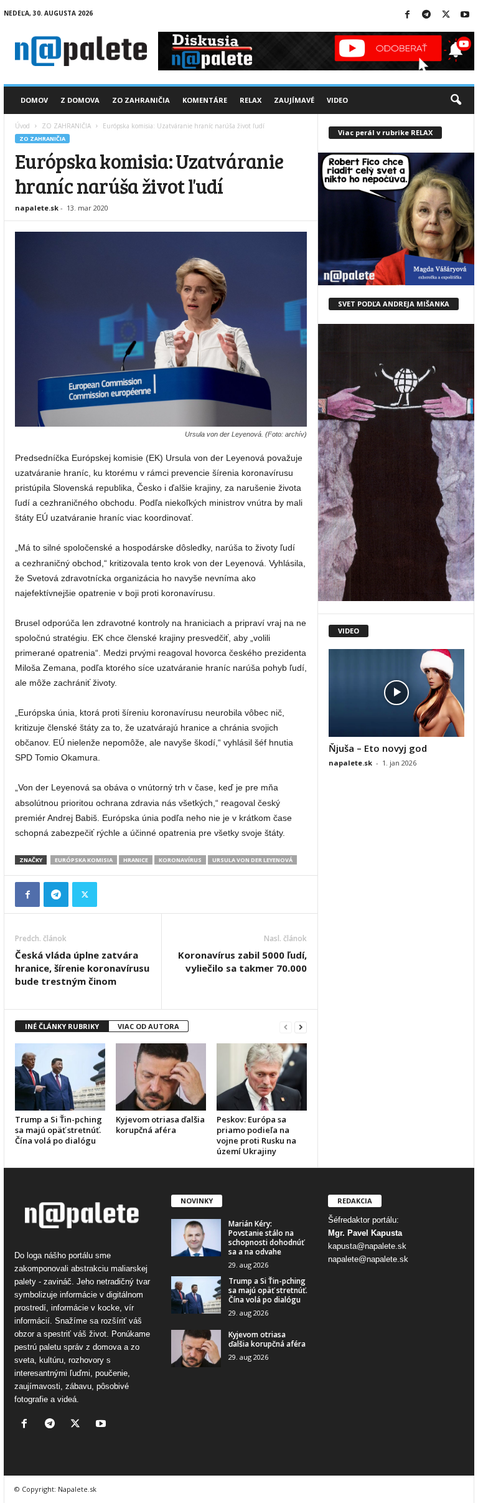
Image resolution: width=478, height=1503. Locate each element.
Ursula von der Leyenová (252, 860)
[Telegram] (426, 15)
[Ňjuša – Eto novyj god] (396, 693)
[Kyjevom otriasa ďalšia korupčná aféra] (161, 1077)
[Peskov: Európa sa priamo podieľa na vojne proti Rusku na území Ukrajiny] (262, 1077)
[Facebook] (407, 15)
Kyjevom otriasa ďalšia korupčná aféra (160, 1125)
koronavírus (180, 860)
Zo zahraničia (141, 100)
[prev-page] (285, 1026)
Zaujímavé (294, 100)
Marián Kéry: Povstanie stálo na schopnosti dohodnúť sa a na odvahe (266, 1237)
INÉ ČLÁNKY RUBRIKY (62, 1026)
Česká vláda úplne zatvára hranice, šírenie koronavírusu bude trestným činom (82, 968)
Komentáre (204, 100)
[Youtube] (464, 15)
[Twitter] (445, 15)
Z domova (80, 100)
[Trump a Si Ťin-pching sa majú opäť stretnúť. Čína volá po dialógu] (60, 1077)
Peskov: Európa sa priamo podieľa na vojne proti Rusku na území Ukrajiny (256, 1135)
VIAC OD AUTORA (148, 1026)
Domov (34, 100)
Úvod (22, 125)
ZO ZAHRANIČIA (66, 125)
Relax (250, 100)
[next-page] (300, 1026)
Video (337, 100)
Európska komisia (84, 860)
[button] (455, 100)
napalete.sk (37, 207)
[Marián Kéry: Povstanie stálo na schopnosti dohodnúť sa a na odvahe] (196, 1237)
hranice (135, 860)
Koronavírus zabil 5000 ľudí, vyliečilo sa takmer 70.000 (242, 961)
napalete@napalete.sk (368, 1259)
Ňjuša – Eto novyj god (378, 748)
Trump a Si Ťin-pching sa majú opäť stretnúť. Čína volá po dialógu (58, 1130)
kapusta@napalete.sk (367, 1246)
